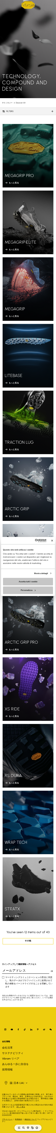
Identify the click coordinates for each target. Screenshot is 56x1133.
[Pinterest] (38, 1029)
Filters (10, 111)
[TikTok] (25, 1029)
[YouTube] (12, 1029)
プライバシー (7, 1119)
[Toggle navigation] (19, 1127)
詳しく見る (21, 1107)
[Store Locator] (28, 1127)
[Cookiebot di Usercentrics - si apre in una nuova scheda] (35, 540)
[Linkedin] (31, 1029)
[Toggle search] (23, 1127)
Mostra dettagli (41, 573)
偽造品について (30, 1119)
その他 (28, 940)
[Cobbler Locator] (32, 1127)
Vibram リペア (10, 1058)
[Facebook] (18, 1029)
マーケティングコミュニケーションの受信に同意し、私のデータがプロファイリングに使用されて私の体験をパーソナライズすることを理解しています (28, 982)
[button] (16, 1083)
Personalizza (26, 590)
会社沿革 (7, 1047)
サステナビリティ (12, 1053)
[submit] (51, 971)
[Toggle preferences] (36, 1127)
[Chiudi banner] (52, 540)
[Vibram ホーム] (28, 5)
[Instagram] (5, 1029)
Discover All (21, 103)
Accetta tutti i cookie (28, 581)
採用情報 (7, 1069)
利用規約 (18, 1119)
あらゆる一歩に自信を (15, 1064)
